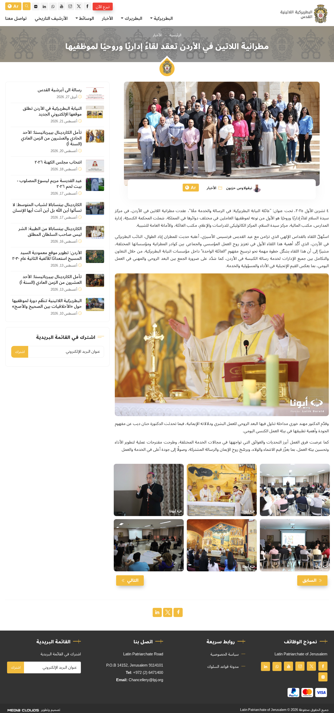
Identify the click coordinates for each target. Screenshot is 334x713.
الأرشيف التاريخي (51, 18)
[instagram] (70, 6)
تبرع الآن (103, 6)
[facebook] (87, 6)
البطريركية (163, 18)
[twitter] (79, 6)
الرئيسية (175, 35)
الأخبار (107, 18)
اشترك (20, 352)
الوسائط (86, 18)
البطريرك (133, 18)
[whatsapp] (53, 6)
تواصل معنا (16, 18)
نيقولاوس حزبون (239, 188)
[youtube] (61, 6)
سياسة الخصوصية (224, 654)
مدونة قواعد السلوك (223, 666)
